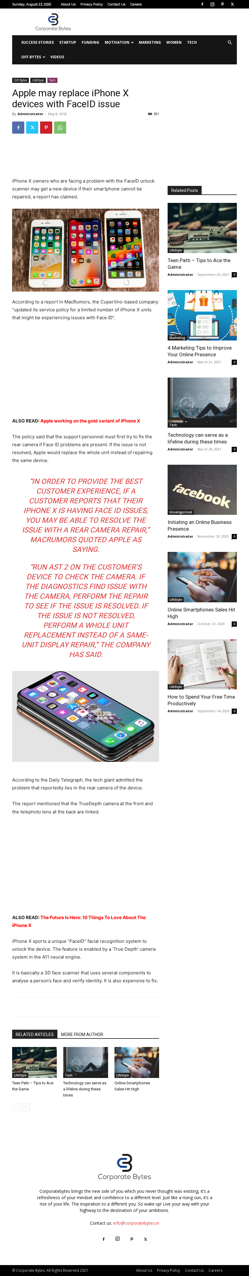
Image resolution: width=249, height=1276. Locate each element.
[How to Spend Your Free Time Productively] (202, 664)
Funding (90, 42)
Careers (136, 4)
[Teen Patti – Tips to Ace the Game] (34, 1062)
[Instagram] (212, 4)
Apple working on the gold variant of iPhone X (90, 421)
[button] (229, 43)
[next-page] (25, 1107)
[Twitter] (232, 4)
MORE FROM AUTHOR (82, 1034)
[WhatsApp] (60, 127)
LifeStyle (38, 80)
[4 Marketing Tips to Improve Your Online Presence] (202, 315)
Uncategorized (180, 512)
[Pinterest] (222, 4)
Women (174, 42)
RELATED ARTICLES (35, 1034)
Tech (192, 42)
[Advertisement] (165, 22)
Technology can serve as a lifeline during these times (84, 1089)
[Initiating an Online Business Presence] (202, 490)
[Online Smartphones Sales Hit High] (136, 1062)
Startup (67, 42)
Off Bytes (31, 57)
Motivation (117, 42)
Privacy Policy (91, 4)
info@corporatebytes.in (136, 1223)
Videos (57, 57)
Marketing (150, 42)
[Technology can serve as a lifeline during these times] (85, 1062)
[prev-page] (16, 1107)
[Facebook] (202, 4)
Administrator (30, 113)
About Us (68, 4)
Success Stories (37, 42)
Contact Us (116, 4)
